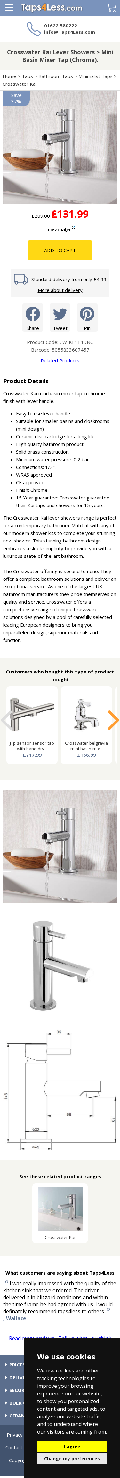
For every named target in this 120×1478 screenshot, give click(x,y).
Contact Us (17, 1447)
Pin (87, 328)
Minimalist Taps (95, 76)
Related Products (60, 360)
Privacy (15, 1434)
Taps (27, 76)
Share (33, 328)
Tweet (60, 328)
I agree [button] (72, 1447)
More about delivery (60, 290)
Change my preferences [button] (72, 1458)
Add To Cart (60, 250)
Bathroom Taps (55, 76)
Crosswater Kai (20, 84)
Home (9, 76)
